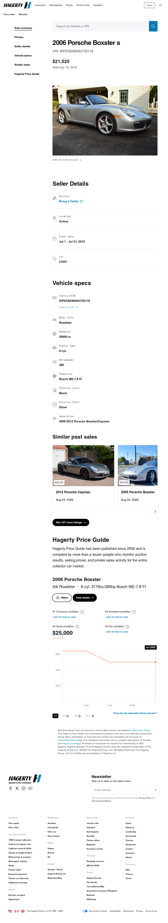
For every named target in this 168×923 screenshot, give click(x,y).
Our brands (131, 836)
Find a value (9, 14)
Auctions (52, 823)
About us (130, 827)
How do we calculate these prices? (135, 713)
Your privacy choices (98, 911)
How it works (54, 836)
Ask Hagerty (92, 832)
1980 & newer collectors (20, 840)
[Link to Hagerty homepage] (25, 779)
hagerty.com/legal (71, 743)
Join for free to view (64, 617)
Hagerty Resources (57, 874)
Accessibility (115, 911)
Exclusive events (95, 849)
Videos (51, 848)
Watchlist (23, 14)
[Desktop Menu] (160, 5)
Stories (51, 853)
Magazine (91, 844)
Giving (129, 857)
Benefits (90, 836)
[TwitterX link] (17, 788)
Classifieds (53, 827)
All (49, 857)
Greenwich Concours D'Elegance (102, 891)
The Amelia (92, 882)
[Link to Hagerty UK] (23, 911)
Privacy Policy (145, 798)
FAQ (128, 870)
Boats (11, 865)
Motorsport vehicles (18, 861)
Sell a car (52, 832)
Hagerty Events (94, 878)
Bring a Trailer (69, 201)
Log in (149, 5)
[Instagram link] (23, 788)
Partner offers (93, 840)
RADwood (91, 899)
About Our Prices (141, 730)
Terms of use (151, 911)
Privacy (129, 874)
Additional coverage (18, 883)
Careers (129, 840)
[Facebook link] (10, 788)
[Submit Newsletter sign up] (155, 790)
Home (128, 823)
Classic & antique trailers (20, 853)
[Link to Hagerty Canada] (16, 911)
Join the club (92, 823)
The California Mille (95, 886)
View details (83, 597)
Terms (129, 878)
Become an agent (17, 895)
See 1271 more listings (69, 522)
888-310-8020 (93, 865)
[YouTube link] (30, 788)
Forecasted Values (67, 740)
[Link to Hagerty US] (10, 911)
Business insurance (18, 874)
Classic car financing (18, 878)
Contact (129, 849)
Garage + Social (55, 869)
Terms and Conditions (101, 801)
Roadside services (95, 861)
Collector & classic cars (20, 844)
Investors (130, 853)
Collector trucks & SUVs (20, 848)
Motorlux (91, 895)
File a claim (14, 827)
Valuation (91, 827)
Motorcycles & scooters (20, 857)
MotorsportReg (55, 878)
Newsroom (131, 844)
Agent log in (14, 899)
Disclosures (128, 911)
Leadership (131, 832)
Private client (15, 870)
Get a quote (14, 823)
